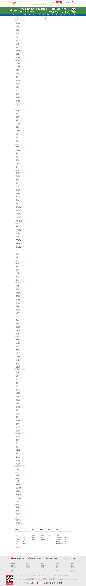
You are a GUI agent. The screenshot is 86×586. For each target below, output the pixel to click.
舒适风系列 (18, 22)
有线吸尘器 (18, 390)
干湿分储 (17, 87)
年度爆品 (17, 263)
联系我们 (17, 575)
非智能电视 (34, 537)
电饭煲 (17, 416)
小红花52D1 (18, 152)
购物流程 (12, 565)
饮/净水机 (18, 433)
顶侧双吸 (17, 306)
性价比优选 (18, 303)
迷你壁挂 (17, 141)
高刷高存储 (18, 229)
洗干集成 (17, 164)
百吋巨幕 (17, 244)
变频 (49, 533)
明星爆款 (17, 110)
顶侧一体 (17, 305)
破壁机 (17, 410)
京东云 (48, 580)
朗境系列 (17, 350)
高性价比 (17, 180)
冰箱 (39, 14)
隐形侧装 (17, 501)
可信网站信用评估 (27, 583)
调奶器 (17, 376)
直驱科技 (17, 127)
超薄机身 (17, 84)
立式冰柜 (17, 273)
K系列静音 (17, 190)
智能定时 (17, 323)
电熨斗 (17, 409)
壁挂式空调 (18, 51)
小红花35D (18, 150)
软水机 (17, 443)
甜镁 (17, 456)
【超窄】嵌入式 (18, 356)
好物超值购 (53, 4)
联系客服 (12, 571)
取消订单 (57, 570)
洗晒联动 (17, 502)
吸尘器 (17, 379)
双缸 (16, 545)
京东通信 (72, 570)
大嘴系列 (17, 288)
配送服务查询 (28, 567)
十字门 (17, 91)
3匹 (16, 40)
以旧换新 (20, 14)
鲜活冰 (17, 453)
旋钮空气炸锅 (18, 399)
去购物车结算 (75, 2)
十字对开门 (26, 541)
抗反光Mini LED (18, 230)
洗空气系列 (18, 23)
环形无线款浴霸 (18, 495)
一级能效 (17, 43)
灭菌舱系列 (18, 292)
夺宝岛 (72, 565)
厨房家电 (17, 282)
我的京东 (67, 2)
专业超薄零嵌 (18, 79)
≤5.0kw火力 (18, 319)
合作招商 (26, 575)
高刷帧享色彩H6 (18, 247)
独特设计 (17, 333)
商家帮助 (30, 575)
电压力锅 (17, 417)
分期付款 (42, 567)
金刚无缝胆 (18, 176)
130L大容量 (18, 330)
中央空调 (34, 14)
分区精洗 (17, 363)
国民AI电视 (18, 233)
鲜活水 (17, 454)
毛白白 (17, 120)
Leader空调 (18, 46)
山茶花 (17, 260)
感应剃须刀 (18, 403)
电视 (52, 14)
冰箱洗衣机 (42, 4)
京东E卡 (72, 569)
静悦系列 (17, 30)
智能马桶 (17, 475)
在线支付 (42, 566)
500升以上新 (18, 77)
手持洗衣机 (17, 543)
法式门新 (17, 70)
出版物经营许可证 (43, 578)
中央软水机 (18, 463)
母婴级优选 (18, 326)
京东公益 (67, 575)
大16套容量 (18, 360)
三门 (24, 537)
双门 (24, 535)
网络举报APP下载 (53, 583)
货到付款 (42, 565)
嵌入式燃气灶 (59, 537)
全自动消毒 (17, 539)
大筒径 (17, 133)
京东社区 (51, 575)
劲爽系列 (17, 26)
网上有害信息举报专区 (46, 583)
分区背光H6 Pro (18, 240)
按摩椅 (17, 519)
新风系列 (17, 33)
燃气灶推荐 (18, 296)
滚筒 (16, 533)
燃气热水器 (42, 535)
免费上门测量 (18, 367)
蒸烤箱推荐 (18, 298)
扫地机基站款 (18, 470)
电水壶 (17, 385)
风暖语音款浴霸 (18, 490)
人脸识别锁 (18, 507)
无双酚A (17, 447)
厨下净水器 (18, 460)
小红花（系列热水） (19, 221)
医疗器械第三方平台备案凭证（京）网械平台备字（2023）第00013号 (52, 579)
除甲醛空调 (18, 27)
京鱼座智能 (73, 571)
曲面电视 (33, 539)
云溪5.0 (17, 116)
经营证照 (38, 579)
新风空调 (34, 4)
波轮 (17, 140)
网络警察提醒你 (33, 583)
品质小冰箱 (18, 83)
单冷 (49, 537)
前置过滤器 (18, 436)
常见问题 (12, 569)
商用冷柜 (66, 535)
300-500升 (18, 94)
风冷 (17, 266)
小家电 (74, 14)
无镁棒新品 (18, 172)
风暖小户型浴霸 (18, 494)
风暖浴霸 (17, 480)
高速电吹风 (18, 402)
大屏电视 (46, 4)
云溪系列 (17, 346)
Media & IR (72, 575)
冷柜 (57, 14)
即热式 (17, 183)
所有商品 (17, 18)
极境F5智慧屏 (18, 246)
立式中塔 (17, 413)
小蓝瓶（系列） (18, 217)
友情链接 (42, 575)
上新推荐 (17, 293)
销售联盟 (46, 575)
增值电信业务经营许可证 (73, 579)
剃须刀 (17, 383)
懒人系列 (17, 60)
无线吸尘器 (18, 392)
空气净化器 (18, 430)
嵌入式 (17, 353)
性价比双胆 (18, 175)
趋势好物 (17, 29)
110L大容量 (18, 329)
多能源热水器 (42, 537)
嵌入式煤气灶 (59, 539)
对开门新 (17, 73)
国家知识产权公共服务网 (59, 583)
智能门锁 (17, 504)
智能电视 (33, 535)
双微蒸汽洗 (18, 345)
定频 (49, 535)
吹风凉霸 (17, 483)
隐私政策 (63, 575)
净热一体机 (18, 449)
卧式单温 (17, 269)
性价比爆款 (18, 193)
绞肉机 (17, 375)
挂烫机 (17, 386)
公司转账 (42, 569)
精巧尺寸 (17, 352)
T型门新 (17, 72)
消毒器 (17, 378)
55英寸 (17, 256)
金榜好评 (17, 113)
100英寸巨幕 (18, 250)
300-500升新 (18, 76)
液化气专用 (18, 197)
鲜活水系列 (18, 459)
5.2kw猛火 (17, 317)
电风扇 (17, 382)
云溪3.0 (17, 119)
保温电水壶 (18, 396)
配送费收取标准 (28, 569)
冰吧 (66, 541)
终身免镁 (17, 179)
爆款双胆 (17, 173)
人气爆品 (17, 200)
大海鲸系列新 (18, 62)
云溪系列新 (18, 63)
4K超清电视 (34, 533)
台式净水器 (18, 440)
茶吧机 (17, 442)
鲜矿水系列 (18, 464)
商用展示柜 (67, 539)
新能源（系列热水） (19, 220)
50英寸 (17, 257)
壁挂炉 (17, 199)
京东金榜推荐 (18, 101)
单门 (17, 103)
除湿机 (17, 431)
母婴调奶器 (18, 420)
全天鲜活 (17, 446)
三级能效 (17, 44)
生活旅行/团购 (13, 567)
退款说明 (57, 567)
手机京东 (38, 575)
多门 (24, 539)
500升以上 (18, 96)
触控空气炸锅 (18, 400)
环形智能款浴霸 (18, 497)
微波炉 (17, 373)
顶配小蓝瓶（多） (19, 204)
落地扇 (17, 424)
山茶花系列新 (18, 67)
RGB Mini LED (18, 237)
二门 (17, 104)
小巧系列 (17, 285)
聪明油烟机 (38, 4)
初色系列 (17, 159)
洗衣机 (43, 14)
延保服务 (72, 567)
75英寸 (17, 253)
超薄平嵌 (17, 131)
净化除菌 (17, 54)
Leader (17, 143)
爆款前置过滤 (18, 450)
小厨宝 (17, 182)
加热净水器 (18, 439)
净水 (69, 14)
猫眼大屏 (17, 510)
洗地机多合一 (18, 469)
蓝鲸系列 (17, 286)
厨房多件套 (58, 541)
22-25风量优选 (18, 310)
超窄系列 (17, 342)
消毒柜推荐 (18, 299)
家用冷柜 (66, 533)
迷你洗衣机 (17, 547)
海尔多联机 (18, 57)
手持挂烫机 (18, 406)
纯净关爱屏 (18, 243)
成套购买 (14, 14)
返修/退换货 (58, 569)
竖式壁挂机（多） (19, 216)
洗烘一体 (17, 137)
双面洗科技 (18, 343)
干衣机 (17, 541)
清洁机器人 (18, 466)
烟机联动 (17, 322)
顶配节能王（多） (19, 209)
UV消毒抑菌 (18, 366)
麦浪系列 (17, 97)
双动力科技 (18, 130)
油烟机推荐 (18, 295)
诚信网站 (40, 583)
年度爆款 (17, 232)
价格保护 (57, 566)
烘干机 (17, 144)
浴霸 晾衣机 (18, 478)
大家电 (12, 570)
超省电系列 (18, 50)
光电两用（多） (18, 213)
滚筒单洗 (17, 136)
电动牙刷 (17, 423)
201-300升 (18, 279)
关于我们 (13, 575)
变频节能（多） (18, 206)
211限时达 (28, 566)
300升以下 (18, 93)
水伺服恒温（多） (19, 210)
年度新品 (17, 265)
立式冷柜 (66, 537)
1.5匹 (17, 37)
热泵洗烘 (17, 126)
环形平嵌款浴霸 (18, 498)
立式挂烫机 (18, 407)
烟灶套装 (58, 535)
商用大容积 (18, 272)
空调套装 (17, 34)
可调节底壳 (18, 320)
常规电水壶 (18, 397)
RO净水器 (17, 435)
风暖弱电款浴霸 (18, 488)
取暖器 (17, 389)
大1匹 (17, 36)
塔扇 (17, 419)
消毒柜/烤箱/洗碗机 (60, 543)
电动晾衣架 (18, 484)
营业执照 (66, 579)
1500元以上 (18, 513)
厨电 (61, 14)
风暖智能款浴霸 (18, 491)
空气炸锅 (17, 372)
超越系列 (17, 124)
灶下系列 (17, 357)
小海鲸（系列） (18, 185)
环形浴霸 (17, 481)
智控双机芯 (18, 522)
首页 (10, 14)
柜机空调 (17, 53)
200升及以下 (18, 277)
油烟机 (58, 533)
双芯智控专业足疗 (19, 523)
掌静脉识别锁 (18, 506)
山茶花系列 (18, 100)
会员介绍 (12, 566)
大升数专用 (18, 196)
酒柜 (17, 276)
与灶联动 (17, 316)
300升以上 (18, 280)
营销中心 (34, 575)
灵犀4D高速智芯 (18, 520)
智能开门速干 (18, 362)
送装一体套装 (18, 239)
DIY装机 (72, 566)
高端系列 (17, 349)
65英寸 (17, 254)
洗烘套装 (17, 163)
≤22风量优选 (18, 309)
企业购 (25, 14)
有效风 (17, 313)
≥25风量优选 (18, 312)
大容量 (17, 134)
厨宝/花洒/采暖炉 (43, 539)
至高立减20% (18, 225)
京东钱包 (43, 580)
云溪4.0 (17, 117)
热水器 (48, 14)
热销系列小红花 (18, 69)
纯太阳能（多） (18, 214)
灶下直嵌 (17, 359)
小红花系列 (18, 123)
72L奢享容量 (18, 334)
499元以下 (18, 517)
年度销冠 (17, 112)
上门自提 (27, 565)
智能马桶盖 (18, 474)
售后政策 (57, 565)
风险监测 (55, 575)
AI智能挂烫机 (18, 426)
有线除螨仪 (18, 393)
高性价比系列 (18, 338)
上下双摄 (17, 511)
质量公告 (59, 575)
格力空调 (49, 4)
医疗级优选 (18, 327)
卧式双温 (17, 270)
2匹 (16, 39)
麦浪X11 (17, 153)
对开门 (17, 90)
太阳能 (17, 203)
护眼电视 (17, 236)
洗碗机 (65, 14)
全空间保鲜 (18, 80)
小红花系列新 (18, 66)
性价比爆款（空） (19, 207)
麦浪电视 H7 (18, 249)
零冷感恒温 (18, 189)
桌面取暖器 (18, 414)
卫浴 (17, 472)
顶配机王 (17, 186)
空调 (30, 14)
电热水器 (41, 533)
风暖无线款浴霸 (18, 487)
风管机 (17, 47)
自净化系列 (18, 457)
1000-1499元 (18, 514)
